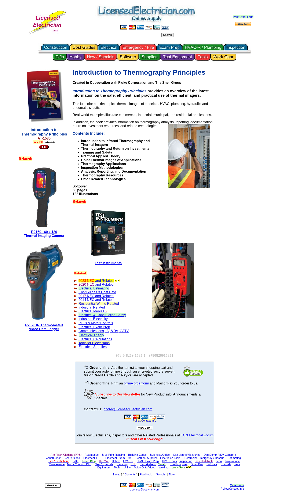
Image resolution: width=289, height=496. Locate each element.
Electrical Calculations (95, 339)
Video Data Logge (44, 329)
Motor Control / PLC (79, 464)
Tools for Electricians (94, 343)
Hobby (116, 461)
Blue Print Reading (113, 454)
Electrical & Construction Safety (102, 315)
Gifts (75, 461)
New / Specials (104, 464)
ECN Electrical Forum (197, 435)
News (172, 474)
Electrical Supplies (92, 347)
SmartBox (197, 464)
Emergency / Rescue (211, 458)
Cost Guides (72, 458)
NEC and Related (100, 296)
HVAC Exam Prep (148, 461)
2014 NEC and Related (96, 300)
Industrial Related (91, 307)
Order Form (237, 485)
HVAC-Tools (169, 461)
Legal (219, 461)
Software (211, 464)
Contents (130, 474)
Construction (53, 458)
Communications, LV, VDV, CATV (103, 331)
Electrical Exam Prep (118, 458)
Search (160, 474)
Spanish (226, 464)
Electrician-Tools (170, 458)
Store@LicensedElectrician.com (128, 409)
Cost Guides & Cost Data (97, 292)
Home (116, 474)
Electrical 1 (90, 458)
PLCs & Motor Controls (95, 323)
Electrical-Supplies (146, 458)
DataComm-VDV (214, 454)
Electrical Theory (91, 335)
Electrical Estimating (93, 288)
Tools (117, 467)
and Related (104, 280)
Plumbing (122, 464)
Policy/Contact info (232, 488)
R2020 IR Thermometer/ (44, 325)
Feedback (146, 474)
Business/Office (160, 454)
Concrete (230, 454)
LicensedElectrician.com (144, 489)
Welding (163, 467)
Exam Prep (94, 327)
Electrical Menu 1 (91, 311)
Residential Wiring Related (98, 303)
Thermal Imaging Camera (44, 236)
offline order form (136, 383)
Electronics (191, 458)
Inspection (185, 461)
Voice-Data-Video (144, 467)
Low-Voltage (232, 461)
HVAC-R (128, 461)
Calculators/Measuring (186, 454)
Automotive (92, 454)
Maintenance (57, 464)
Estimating (234, 458)
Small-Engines (178, 464)
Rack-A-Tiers (148, 464)
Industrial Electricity (93, 319)
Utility (127, 467)
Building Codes (137, 454)
